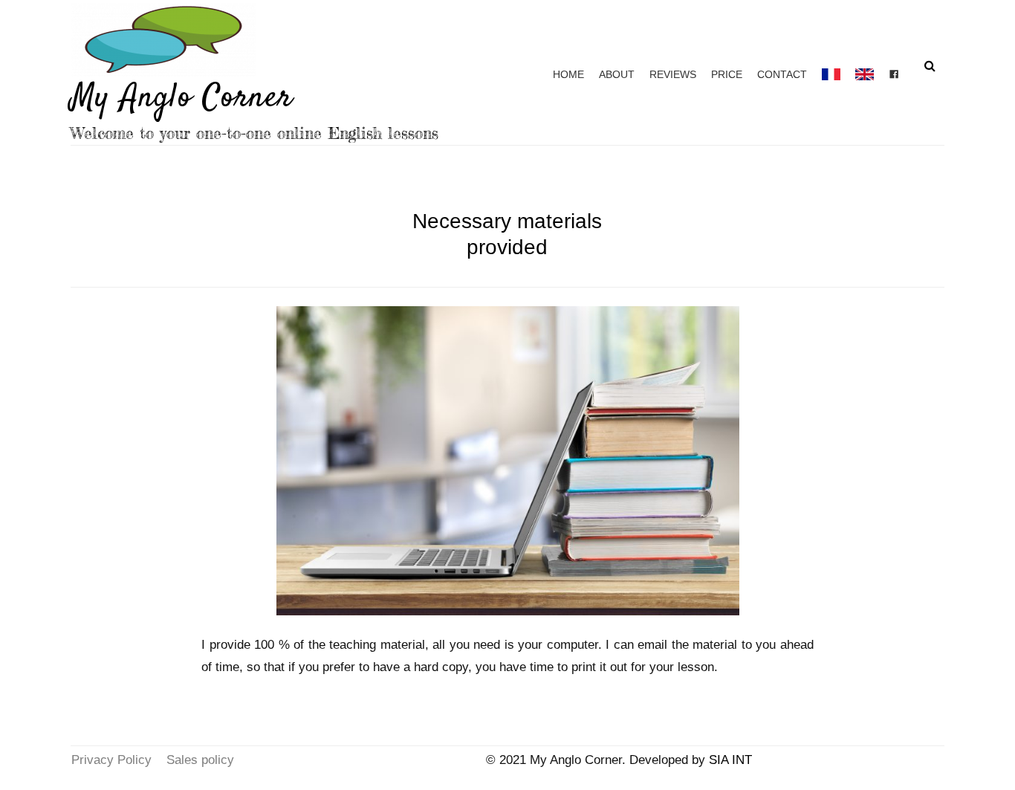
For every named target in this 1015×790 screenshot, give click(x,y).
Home (568, 74)
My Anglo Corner (182, 98)
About (617, 74)
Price (726, 74)
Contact (782, 74)
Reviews (672, 74)
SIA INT (730, 760)
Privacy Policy (111, 760)
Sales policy (200, 760)
